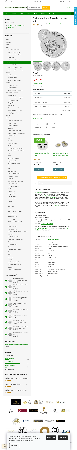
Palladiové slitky (12, 88)
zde (32, 441)
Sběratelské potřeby (12, 93)
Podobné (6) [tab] (42, 183)
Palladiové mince (13, 85)
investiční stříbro (10, 362)
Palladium (9, 83)
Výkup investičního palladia (15, 90)
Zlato (7, 47)
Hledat (45, 7)
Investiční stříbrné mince (15, 65)
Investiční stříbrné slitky (15, 67)
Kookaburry (52, 197)
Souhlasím (62, 438)
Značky (8, 118)
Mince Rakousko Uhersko (15, 55)
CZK (61, 1)
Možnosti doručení (38, 84)
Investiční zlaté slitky (14, 52)
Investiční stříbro (53, 240)
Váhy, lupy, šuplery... (14, 113)
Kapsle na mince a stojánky (15, 98)
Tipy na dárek (12, 95)
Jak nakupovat (36, 1)
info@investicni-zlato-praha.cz (16, 25)
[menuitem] (6, 13)
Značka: (40, 26)
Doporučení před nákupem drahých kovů (17, 344)
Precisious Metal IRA (47, 224)
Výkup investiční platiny (14, 80)
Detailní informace (38, 118)
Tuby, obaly (11, 103)
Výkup (8, 115)
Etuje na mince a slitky (14, 108)
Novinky (8, 42)
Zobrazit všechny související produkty (52, 177)
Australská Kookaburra (43, 228)
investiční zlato (9, 358)
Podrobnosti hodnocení (54, 24)
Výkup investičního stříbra (15, 70)
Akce (7, 40)
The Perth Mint (46, 195)
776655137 (11, 28)
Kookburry (57, 205)
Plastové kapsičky (13, 100)
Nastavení (14, 445)
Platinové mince (12, 75)
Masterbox (11, 105)
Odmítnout (51, 438)
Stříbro (8, 62)
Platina (8, 73)
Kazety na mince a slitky (15, 110)
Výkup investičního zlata (15, 60)
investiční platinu (10, 366)
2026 (7, 45)
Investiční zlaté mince (14, 50)
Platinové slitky (12, 78)
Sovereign (11, 57)
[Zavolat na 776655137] (8, 1)
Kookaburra (38, 192)
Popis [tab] (35, 183)
